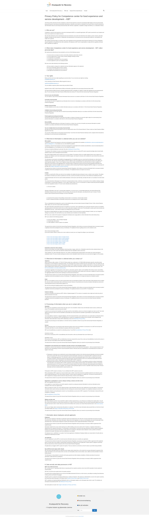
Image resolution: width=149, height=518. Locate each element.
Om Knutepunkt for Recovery (56, 10)
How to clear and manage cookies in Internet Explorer (58, 238)
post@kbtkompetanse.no (50, 79)
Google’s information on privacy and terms (59, 166)
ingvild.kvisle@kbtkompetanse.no (52, 83)
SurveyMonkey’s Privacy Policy (82, 329)
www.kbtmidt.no (88, 142)
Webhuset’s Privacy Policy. (74, 149)
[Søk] (103, 11)
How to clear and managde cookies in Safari (56, 242)
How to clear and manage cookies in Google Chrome (58, 236)
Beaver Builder (81, 516)
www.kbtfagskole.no (51, 143)
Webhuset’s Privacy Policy (65, 481)
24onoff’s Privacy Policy (72, 478)
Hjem (47, 10)
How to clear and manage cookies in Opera (56, 243)
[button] (94, 510)
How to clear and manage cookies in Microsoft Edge (58, 239)
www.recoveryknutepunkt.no (97, 142)
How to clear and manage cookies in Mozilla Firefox (57, 241)
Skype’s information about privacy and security (64, 408)
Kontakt (85, 10)
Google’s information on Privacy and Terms (67, 484)
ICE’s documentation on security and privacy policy (55, 267)
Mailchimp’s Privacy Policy (79, 318)
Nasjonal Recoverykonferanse (76, 10)
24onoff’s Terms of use (83, 478)
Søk (78, 510)
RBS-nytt (66, 10)
